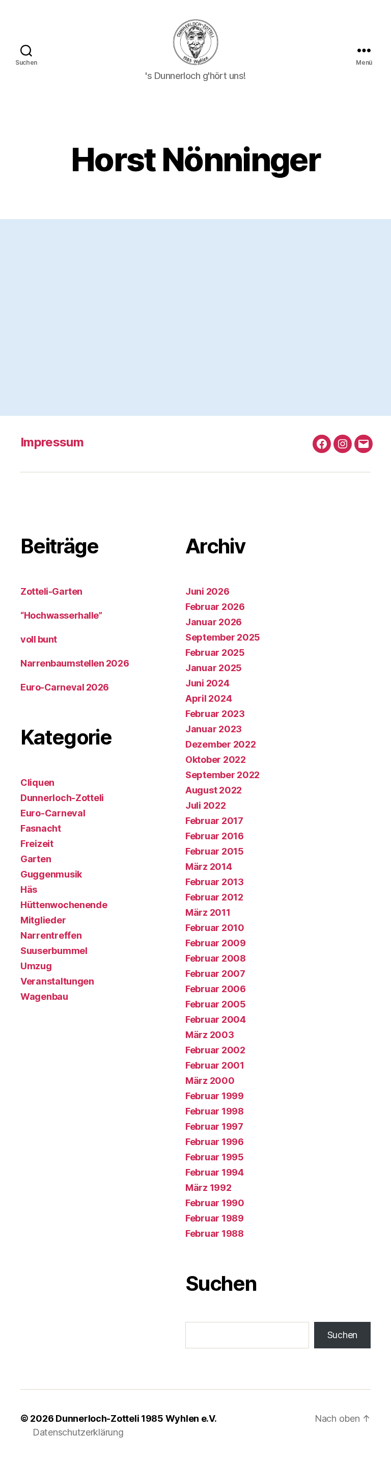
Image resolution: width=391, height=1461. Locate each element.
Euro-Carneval (53, 813)
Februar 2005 (215, 1004)
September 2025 (222, 637)
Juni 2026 (207, 591)
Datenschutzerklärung (78, 1432)
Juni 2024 (207, 683)
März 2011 (208, 912)
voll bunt (38, 639)
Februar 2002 (215, 1050)
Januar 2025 (213, 667)
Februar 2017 (214, 820)
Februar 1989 (214, 1218)
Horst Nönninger (227, 275)
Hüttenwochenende (63, 904)
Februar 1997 (214, 1126)
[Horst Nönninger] (111, 254)
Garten (35, 859)
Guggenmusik (51, 874)
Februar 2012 (214, 897)
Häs (28, 889)
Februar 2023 (215, 713)
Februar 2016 (214, 836)
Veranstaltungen (57, 981)
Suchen (342, 1335)
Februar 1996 (214, 1141)
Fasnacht (40, 828)
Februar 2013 (214, 881)
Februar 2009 (215, 943)
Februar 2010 (214, 927)
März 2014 (208, 866)
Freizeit (36, 843)
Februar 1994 (214, 1172)
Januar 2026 (213, 622)
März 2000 (210, 1080)
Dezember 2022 (220, 744)
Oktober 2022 (215, 759)
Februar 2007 (215, 973)
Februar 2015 (214, 851)
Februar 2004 (215, 1019)
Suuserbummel (54, 950)
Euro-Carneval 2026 (64, 687)
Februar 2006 (215, 989)
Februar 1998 (214, 1111)
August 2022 (213, 790)
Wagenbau (44, 996)
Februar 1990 (214, 1203)
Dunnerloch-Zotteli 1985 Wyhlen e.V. (136, 1418)
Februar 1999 (214, 1096)
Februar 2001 (214, 1065)
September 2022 (222, 774)
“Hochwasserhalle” (61, 615)
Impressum (51, 442)
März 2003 (209, 1034)
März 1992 (208, 1187)
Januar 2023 (213, 729)
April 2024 (208, 698)
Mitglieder (43, 920)
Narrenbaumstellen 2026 (74, 663)
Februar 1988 (214, 1233)
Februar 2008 (215, 958)
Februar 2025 (215, 652)
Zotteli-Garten (51, 591)
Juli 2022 (205, 805)
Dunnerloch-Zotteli (62, 797)
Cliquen (37, 782)
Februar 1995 (214, 1157)
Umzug (36, 966)
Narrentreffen (51, 935)
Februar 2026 (215, 606)
